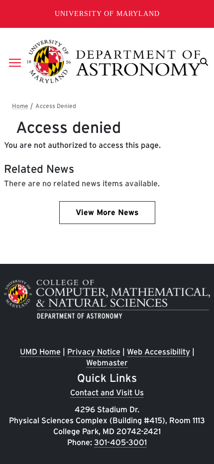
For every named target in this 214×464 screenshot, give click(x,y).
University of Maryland (107, 13)
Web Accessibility (158, 351)
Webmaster (107, 362)
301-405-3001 (120, 442)
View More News (107, 212)
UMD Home (40, 351)
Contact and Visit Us (107, 392)
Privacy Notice (93, 351)
